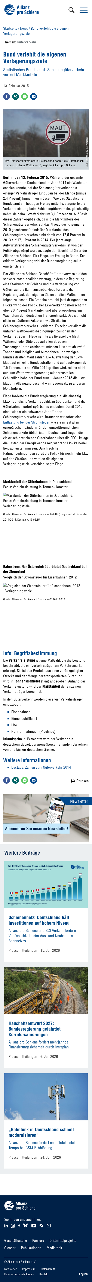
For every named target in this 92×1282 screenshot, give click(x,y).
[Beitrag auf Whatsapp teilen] (24, 96)
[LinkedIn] (6, 1225)
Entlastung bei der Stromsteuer (26, 422)
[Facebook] (19, 1225)
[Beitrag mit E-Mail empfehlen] (33, 96)
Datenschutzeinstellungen (19, 1274)
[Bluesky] (25, 1227)
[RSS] (42, 1225)
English (83, 1274)
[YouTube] (34, 1225)
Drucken (82, 781)
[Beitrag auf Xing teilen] (15, 96)
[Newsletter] (49, 1225)
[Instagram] (13, 1226)
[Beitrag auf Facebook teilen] (6, 96)
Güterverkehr (26, 42)
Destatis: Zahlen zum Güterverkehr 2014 (41, 767)
